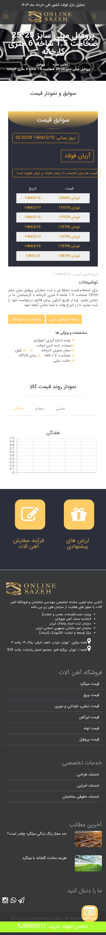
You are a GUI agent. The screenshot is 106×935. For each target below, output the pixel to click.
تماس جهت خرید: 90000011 (55, 926)
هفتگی (19, 408)
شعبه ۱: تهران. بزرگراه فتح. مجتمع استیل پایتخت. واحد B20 (47, 649)
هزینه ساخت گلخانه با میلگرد (44, 858)
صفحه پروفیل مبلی (63, 319)
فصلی (60, 409)
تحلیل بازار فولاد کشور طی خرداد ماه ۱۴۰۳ (53, 5)
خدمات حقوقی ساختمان (81, 797)
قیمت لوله (91, 728)
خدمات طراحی (88, 774)
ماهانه (39, 409)
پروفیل (40, 64)
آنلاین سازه (60, 64)
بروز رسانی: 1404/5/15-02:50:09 (45, 137)
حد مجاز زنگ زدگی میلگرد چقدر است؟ (37, 834)
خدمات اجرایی (88, 785)
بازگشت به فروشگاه (26, 319)
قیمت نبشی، (89, 706)
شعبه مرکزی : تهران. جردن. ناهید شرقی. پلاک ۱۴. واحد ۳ (49, 642)
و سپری (60, 706)
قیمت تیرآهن (89, 717)
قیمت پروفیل (89, 739)
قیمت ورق (91, 695)
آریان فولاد (77, 155)
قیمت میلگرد (89, 684)
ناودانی (72, 706)
